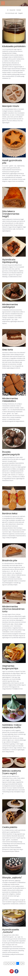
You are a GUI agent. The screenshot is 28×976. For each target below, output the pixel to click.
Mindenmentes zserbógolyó (10, 305)
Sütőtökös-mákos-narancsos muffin (12, 726)
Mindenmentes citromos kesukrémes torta (13, 609)
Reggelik (20, 13)
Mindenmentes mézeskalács (10, 399)
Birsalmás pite (9, 560)
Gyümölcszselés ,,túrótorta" (10, 931)
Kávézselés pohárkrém (14, 46)
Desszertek (12, 10)
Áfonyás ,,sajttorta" (12, 877)
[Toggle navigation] (25, 3)
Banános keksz (9, 513)
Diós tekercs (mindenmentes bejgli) (10, 214)
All (7, 10)
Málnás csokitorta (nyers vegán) (11, 772)
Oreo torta (7, 349)
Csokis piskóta (9, 827)
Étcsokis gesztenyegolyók (11, 453)
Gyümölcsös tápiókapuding (10, 261)
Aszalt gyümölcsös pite (12, 161)
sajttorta (17, 880)
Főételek (18, 10)
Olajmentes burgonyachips (10, 667)
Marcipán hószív (10, 106)
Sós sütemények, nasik (11, 13)
